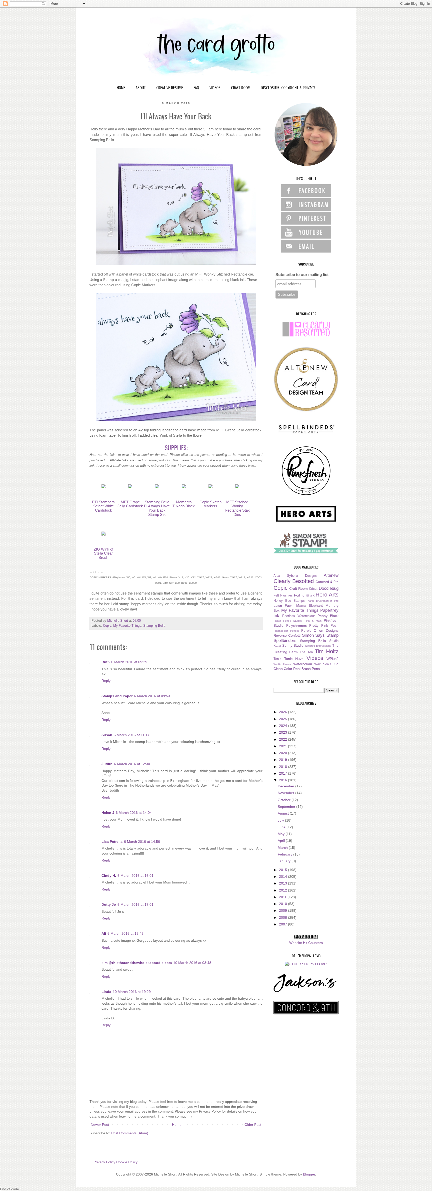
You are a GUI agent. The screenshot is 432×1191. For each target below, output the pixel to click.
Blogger (309, 1174)
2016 (283, 780)
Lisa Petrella (112, 842)
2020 (283, 753)
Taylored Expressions (317, 645)
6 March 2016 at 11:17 (132, 735)
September (287, 807)
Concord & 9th (327, 582)
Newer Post (100, 1125)
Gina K (310, 595)
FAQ (196, 87)
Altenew (331, 575)
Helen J (108, 813)
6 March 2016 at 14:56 (142, 842)
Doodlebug (328, 588)
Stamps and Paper (117, 696)
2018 (283, 767)
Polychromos (296, 625)
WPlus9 (332, 659)
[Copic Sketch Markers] (210, 487)
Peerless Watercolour (298, 616)
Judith (107, 764)
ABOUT (141, 87)
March (283, 848)
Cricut (313, 589)
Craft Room (298, 589)
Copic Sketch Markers (211, 504)
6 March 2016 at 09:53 (152, 696)
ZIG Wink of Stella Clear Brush (103, 553)
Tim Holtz (326, 651)
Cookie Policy (127, 1162)
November (286, 793)
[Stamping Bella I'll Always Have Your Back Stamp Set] (157, 487)
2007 (283, 924)
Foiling (299, 595)
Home (177, 1125)
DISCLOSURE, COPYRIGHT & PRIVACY (288, 87)
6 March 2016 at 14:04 (134, 813)
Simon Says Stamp (320, 635)
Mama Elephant (309, 605)
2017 (283, 773)
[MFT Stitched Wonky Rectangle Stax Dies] (237, 487)
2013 (283, 883)
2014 (283, 877)
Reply (106, 681)
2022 (283, 739)
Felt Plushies (283, 595)
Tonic (277, 659)
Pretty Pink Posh (323, 625)
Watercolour (302, 664)
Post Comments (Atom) (129, 1133)
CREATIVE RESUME (169, 87)
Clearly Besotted (294, 581)
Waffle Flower (282, 664)
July (281, 820)
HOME (121, 87)
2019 (283, 760)
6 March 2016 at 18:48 (126, 933)
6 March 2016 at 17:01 (136, 904)
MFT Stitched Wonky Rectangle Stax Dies (237, 508)
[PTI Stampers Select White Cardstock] (104, 487)
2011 (283, 897)
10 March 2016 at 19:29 (132, 992)
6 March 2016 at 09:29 (129, 662)
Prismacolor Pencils (286, 630)
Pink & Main (313, 620)
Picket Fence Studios (288, 620)
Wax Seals (322, 664)
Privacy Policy (104, 1162)
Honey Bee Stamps (289, 600)
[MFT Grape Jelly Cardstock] (130, 487)
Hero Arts (327, 595)
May (282, 834)
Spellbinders (285, 640)
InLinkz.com (96, 572)
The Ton (306, 652)
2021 (283, 746)
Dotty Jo (109, 904)
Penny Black (328, 616)
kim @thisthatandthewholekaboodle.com (137, 963)
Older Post (252, 1125)
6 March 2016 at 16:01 (136, 876)
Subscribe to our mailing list (302, 275)
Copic (107, 625)
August (284, 813)
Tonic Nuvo (294, 659)
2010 (283, 904)
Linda (106, 992)
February (285, 854)
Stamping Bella (154, 625)
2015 (283, 870)
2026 (283, 712)
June (282, 827)
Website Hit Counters (306, 943)
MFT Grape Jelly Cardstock (130, 504)
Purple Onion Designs (320, 630)
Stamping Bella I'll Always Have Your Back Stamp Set (157, 508)
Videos (314, 658)
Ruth (106, 662)
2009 (283, 910)
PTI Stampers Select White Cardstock (103, 506)
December (286, 786)
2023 (283, 732)
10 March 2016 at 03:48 (192, 963)
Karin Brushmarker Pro (323, 600)
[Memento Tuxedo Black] (184, 487)
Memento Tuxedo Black (183, 504)
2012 (283, 890)
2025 (283, 719)
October (285, 800)
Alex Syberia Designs (295, 576)
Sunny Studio (293, 645)
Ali (104, 933)
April (282, 841)
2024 (283, 726)
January (285, 861)
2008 (283, 917)
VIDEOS (215, 87)
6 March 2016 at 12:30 (132, 764)
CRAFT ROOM (240, 87)
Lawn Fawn (284, 605)
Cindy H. (109, 876)
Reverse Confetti (287, 635)
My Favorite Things (127, 625)
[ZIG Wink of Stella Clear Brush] (104, 534)
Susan (107, 735)
